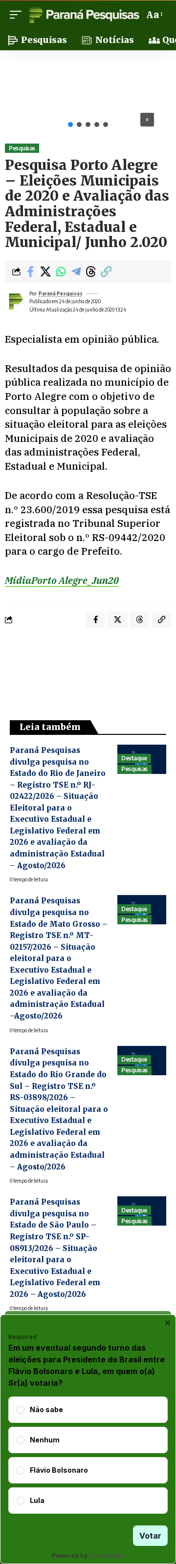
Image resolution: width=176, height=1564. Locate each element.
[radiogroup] (88, 1455)
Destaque (134, 758)
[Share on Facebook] (30, 271)
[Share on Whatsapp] (60, 271)
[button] (18, 14)
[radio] (20, 1410)
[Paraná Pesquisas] (83, 14)
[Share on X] (45, 271)
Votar (150, 1536)
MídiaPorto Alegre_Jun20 (62, 580)
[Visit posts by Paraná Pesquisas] (15, 301)
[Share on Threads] (91, 271)
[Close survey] (168, 1323)
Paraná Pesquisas (61, 293)
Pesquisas (22, 148)
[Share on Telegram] (76, 271)
